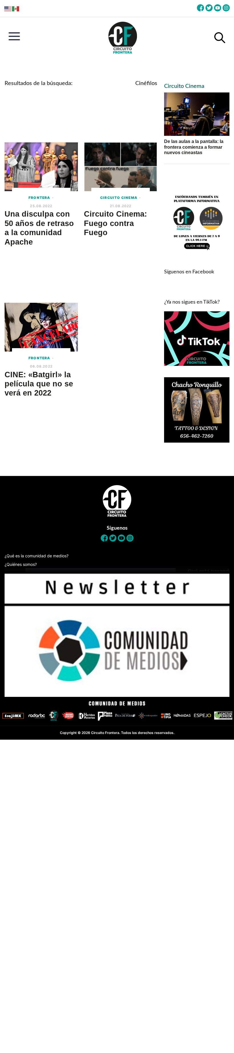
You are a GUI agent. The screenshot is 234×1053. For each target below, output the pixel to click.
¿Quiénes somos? (21, 564)
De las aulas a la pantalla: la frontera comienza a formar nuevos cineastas (193, 147)
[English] (8, 8)
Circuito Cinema (184, 86)
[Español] (16, 8)
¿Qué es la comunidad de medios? (36, 555)
